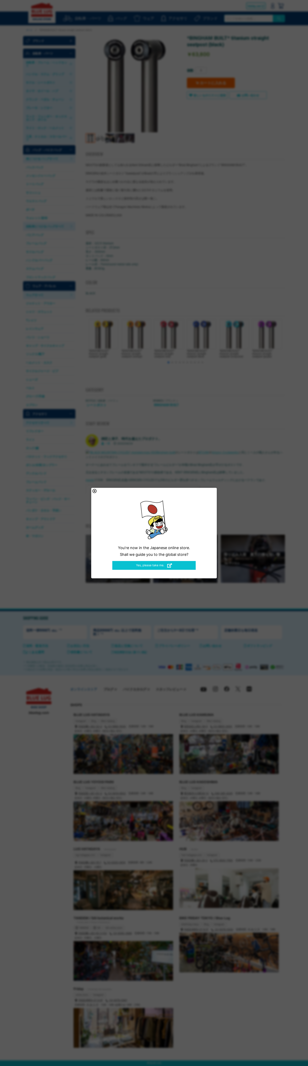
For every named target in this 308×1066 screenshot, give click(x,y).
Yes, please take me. (150, 565)
